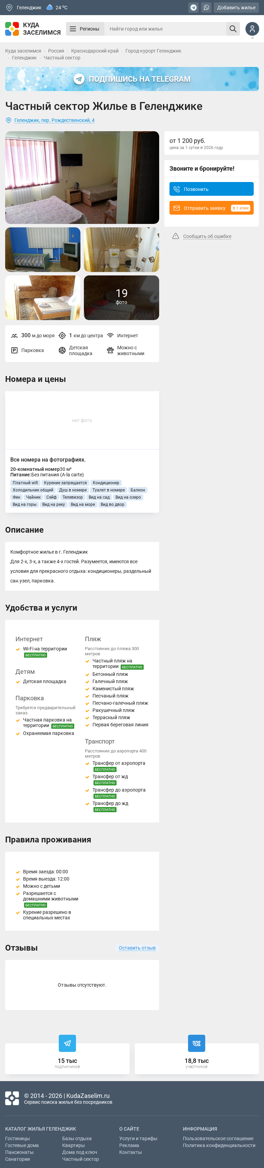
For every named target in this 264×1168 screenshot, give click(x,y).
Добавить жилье (236, 7)
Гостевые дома (22, 1145)
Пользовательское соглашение (218, 1138)
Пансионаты (19, 1152)
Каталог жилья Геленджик (40, 1129)
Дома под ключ (79, 1152)
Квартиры (73, 1145)
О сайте (129, 1129)
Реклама (129, 1145)
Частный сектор (80, 1159)
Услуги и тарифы (138, 1138)
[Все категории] (73, 29)
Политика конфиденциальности (219, 1145)
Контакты (130, 1152)
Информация (200, 1129)
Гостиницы (17, 1138)
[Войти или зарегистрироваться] (252, 29)
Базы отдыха (77, 1138)
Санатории (17, 1159)
